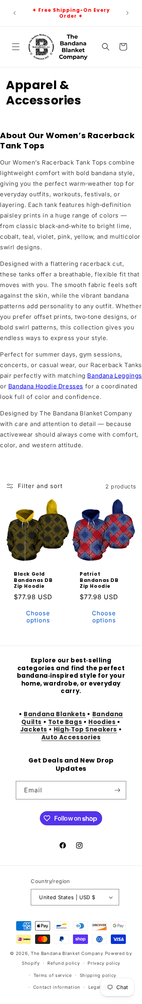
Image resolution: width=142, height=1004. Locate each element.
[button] (15, 46)
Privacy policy (104, 963)
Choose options (38, 616)
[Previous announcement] (14, 13)
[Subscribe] (117, 790)
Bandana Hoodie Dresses (45, 386)
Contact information (56, 987)
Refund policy (63, 963)
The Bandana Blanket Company (67, 953)
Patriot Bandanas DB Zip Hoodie (99, 580)
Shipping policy (98, 975)
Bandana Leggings (114, 375)
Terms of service (53, 975)
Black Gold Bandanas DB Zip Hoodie (33, 580)
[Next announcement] (127, 13)
